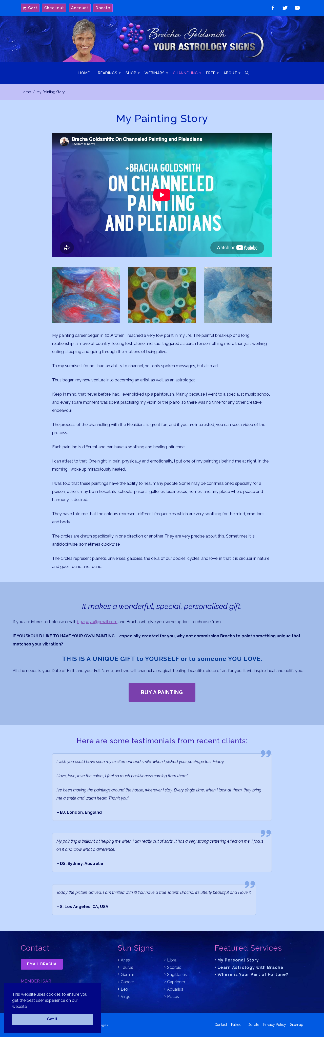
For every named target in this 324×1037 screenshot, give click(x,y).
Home (84, 73)
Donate (102, 8)
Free (210, 73)
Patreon (237, 1025)
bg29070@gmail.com (97, 621)
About (230, 73)
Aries (125, 960)
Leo (124, 989)
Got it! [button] (52, 1019)
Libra (171, 960)
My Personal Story (238, 960)
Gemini (127, 974)
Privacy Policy (274, 1025)
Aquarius (175, 989)
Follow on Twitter (285, 8)
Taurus (127, 967)
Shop (131, 73)
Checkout (54, 8)
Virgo (126, 996)
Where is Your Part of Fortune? (252, 974)
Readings (107, 73)
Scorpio (174, 967)
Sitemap (296, 1025)
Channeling (185, 73)
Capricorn (176, 981)
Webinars (155, 73)
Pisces (173, 996)
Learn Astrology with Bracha (250, 967)
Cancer (127, 981)
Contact (220, 1025)
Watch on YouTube (297, 8)
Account (79, 8)
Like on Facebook (273, 8)
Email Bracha (41, 964)
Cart (32, 8)
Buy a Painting (162, 692)
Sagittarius (177, 974)
